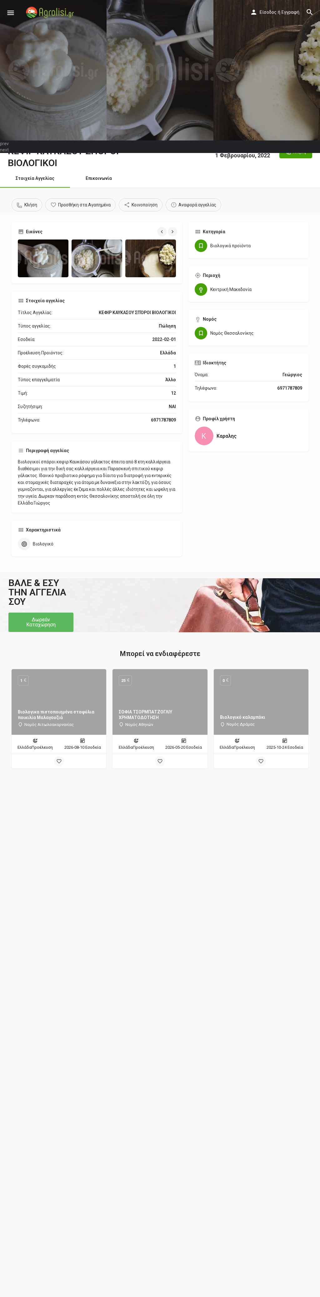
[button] (40, 622)
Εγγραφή (290, 12)
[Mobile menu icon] (10, 13)
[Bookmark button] (59, 761)
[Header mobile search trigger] (310, 12)
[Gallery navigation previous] (162, 231)
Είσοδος (268, 12)
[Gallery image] (43, 258)
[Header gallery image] (53, 70)
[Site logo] (50, 12)
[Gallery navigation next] (173, 231)
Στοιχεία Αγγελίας (35, 178)
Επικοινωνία (99, 178)
